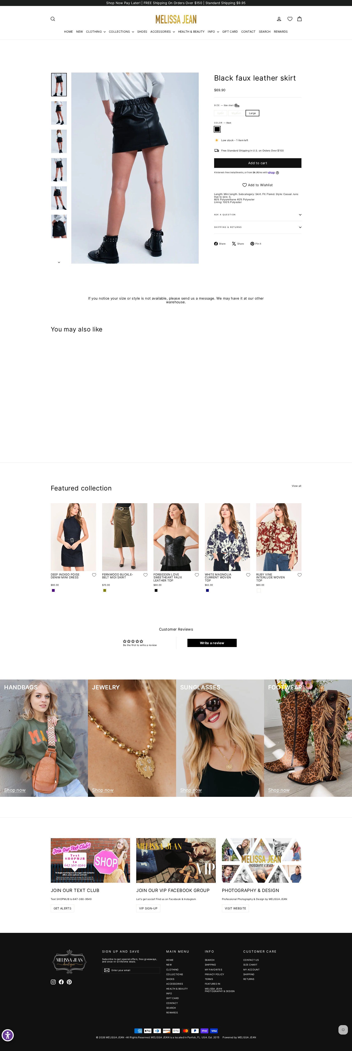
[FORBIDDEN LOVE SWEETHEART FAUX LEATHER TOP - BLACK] (156, 590)
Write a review (212, 643)
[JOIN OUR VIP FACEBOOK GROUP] (176, 860)
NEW (79, 31)
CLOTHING (94, 31)
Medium (236, 113)
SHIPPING (210, 964)
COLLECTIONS (120, 31)
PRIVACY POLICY (214, 974)
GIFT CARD (230, 31)
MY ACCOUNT (251, 969)
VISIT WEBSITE (235, 908)
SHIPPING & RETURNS (228, 227)
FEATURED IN (212, 983)
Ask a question (225, 214)
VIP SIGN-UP (148, 908)
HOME (68, 31)
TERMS (209, 979)
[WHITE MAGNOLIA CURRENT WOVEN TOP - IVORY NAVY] (207, 590)
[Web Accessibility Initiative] (7, 1035)
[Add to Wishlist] (91, 419)
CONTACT (248, 31)
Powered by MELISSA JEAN (239, 1037)
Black (217, 129)
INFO (212, 31)
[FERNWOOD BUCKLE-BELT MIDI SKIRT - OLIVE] (104, 590)
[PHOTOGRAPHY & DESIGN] (261, 860)
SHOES (142, 31)
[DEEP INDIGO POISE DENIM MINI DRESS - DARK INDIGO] (53, 590)
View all (296, 485)
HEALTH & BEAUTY (191, 31)
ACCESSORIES (161, 31)
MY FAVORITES (213, 969)
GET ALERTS (63, 908)
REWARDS (281, 31)
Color (222, 123)
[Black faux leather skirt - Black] (53, 431)
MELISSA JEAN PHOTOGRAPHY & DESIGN (220, 990)
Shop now (15, 790)
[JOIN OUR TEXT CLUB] (90, 860)
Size (224, 105)
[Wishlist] (290, 19)
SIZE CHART (250, 964)
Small (220, 113)
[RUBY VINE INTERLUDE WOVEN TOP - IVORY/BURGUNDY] (259, 590)
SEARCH (265, 31)
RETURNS (248, 979)
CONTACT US (251, 960)
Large (252, 113)
